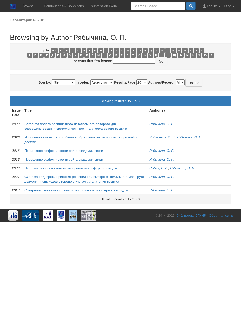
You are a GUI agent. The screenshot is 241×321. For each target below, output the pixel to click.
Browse (29, 6)
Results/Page (124, 82)
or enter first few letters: (93, 60)
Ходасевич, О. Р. (162, 137)
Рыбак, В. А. (158, 167)
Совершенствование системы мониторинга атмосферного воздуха (76, 190)
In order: (82, 82)
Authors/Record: (161, 82)
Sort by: (45, 82)
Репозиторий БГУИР (27, 19)
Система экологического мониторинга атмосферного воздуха (72, 167)
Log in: (212, 6)
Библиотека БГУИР (191, 215)
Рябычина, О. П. (161, 123)
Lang (228, 6)
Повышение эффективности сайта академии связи (63, 150)
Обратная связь (221, 215)
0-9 (54, 50)
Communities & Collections (64, 6)
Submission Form (104, 6)
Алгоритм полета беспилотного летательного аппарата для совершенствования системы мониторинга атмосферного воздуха (75, 126)
